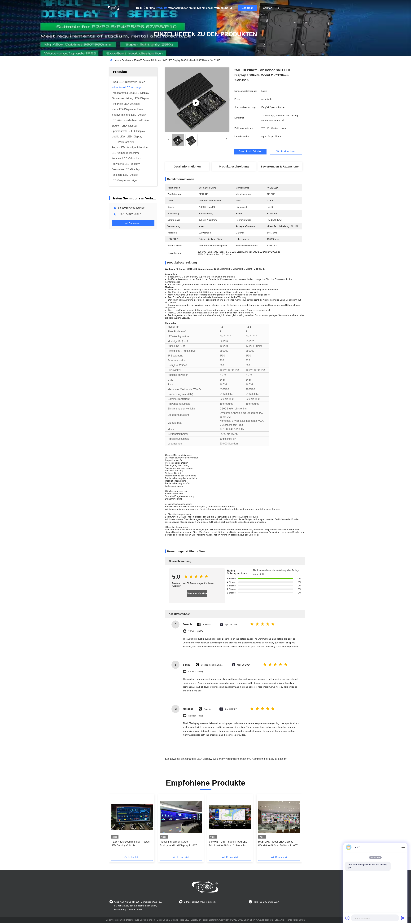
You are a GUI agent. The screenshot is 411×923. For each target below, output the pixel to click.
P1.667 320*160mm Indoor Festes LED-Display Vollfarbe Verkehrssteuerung (130, 844)
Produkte (161, 8)
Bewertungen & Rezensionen (280, 166)
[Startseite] (113, 8)
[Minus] (403, 847)
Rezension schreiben (197, 593)
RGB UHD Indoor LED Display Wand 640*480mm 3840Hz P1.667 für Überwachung (278, 844)
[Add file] (347, 917)
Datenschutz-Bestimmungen (140, 920)
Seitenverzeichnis (115, 920)
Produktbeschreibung (234, 166)
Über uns (149, 8)
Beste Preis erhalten (250, 151)
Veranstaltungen (178, 8)
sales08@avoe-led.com (131, 207)
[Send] (403, 917)
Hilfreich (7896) (195, 716)
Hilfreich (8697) (195, 671)
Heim (139, 8)
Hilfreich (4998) (195, 631)
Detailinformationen (187, 166)
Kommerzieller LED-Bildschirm (269, 758)
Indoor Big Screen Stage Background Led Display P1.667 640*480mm (178, 844)
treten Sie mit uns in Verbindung (208, 8)
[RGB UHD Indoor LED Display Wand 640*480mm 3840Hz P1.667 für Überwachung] (279, 817)
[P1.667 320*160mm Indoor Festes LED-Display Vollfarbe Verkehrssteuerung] (132, 817)
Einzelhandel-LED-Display (196, 758)
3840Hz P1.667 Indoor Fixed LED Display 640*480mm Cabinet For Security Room (228, 844)
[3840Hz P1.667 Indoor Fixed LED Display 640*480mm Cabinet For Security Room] (230, 817)
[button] (115, 824)
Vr (231, 8)
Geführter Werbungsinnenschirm (231, 758)
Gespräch (248, 8)
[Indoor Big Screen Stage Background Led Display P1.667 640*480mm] (181, 817)
